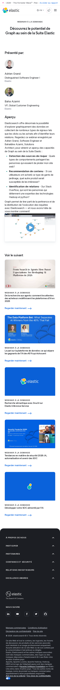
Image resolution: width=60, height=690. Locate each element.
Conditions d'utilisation (37, 628)
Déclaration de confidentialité (18, 631)
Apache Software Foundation (32, 666)
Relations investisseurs (20, 570)
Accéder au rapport (49, 3)
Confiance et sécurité (19, 562)
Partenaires (13, 554)
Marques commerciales (16, 628)
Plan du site (38, 631)
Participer (12, 546)
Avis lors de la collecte (15, 676)
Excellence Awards (17, 578)
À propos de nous (16, 537)
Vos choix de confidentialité (39, 676)
